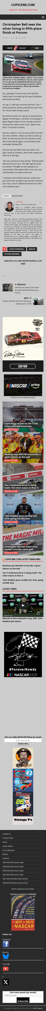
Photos (5, 854)
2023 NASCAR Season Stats (13, 870)
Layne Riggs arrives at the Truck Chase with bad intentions (21, 425)
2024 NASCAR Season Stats (13, 866)
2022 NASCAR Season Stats (13, 874)
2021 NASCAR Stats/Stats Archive (15, 879)
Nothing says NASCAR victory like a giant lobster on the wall (22, 455)
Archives (6, 858)
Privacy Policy (8, 838)
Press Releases (9, 850)
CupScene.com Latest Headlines (22, 559)
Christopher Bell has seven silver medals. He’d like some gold (21, 548)
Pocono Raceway (12, 254)
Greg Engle (22, 38)
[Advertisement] (23, 710)
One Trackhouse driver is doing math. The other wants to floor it (21, 486)
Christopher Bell (16, 249)
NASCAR (32, 249)
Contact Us (7, 834)
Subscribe (23, 743)
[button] (42, 17)
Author (6, 196)
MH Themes (38, 1008)
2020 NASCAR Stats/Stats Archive (15, 883)
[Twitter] (40, 202)
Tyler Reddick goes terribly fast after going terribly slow (20, 517)
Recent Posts (17, 196)
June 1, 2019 (9, 38)
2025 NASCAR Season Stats (13, 862)
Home (5, 842)
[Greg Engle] (9, 210)
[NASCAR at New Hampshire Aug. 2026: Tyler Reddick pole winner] (23, 605)
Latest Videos (8, 846)
